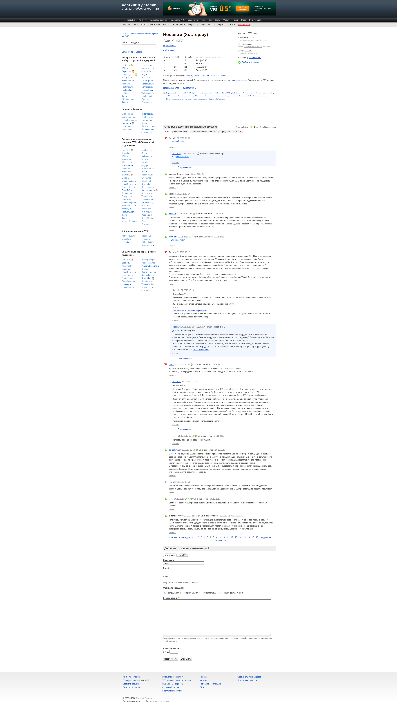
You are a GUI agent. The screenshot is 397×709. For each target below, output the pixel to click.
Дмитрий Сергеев (144, 698)
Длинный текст (178, 141)
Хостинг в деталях (139, 5)
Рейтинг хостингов (131, 677)
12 (232, 537)
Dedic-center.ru (128, 278)
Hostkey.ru (126, 209)
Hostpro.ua (127, 126)
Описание (169, 50)
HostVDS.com (128, 212)
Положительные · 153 (202, 132)
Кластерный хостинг (260, 96)
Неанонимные (180, 132)
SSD (201, 96)
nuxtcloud (145, 162)
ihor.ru (124, 218)
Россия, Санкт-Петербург (214, 76)
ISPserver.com (128, 99)
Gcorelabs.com (128, 281)
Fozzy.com (127, 77)
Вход (243, 20)
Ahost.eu (126, 168)
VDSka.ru (145, 205)
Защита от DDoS (245, 96)
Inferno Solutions (129, 221)
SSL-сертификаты (200, 99)
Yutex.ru (145, 99)
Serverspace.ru (148, 187)
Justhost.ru (146, 150)
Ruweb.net (146, 181)
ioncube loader (177, 96)
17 (253, 537)
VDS (164, 680)
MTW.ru (144, 159)
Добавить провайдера (132, 52)
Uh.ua (144, 123)
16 (249, 537)
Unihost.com (147, 287)
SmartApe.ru (147, 81)
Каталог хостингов (131, 687)
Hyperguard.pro (148, 260)
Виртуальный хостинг (172, 677)
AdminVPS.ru (128, 165)
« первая (173, 537)
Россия (203, 677)
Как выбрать (214, 20)
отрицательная (209, 593)
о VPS (183, 555)
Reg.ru (144, 74)
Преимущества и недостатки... (179, 87)
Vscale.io (145, 215)
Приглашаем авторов (247, 680)
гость (171, 499)
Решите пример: (172, 648)
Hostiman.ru (127, 87)
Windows (201, 24)
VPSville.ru (146, 212)
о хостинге (170, 555)
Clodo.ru (125, 178)
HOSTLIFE (127, 123)
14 (240, 537)
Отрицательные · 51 (229, 132)
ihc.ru (124, 96)
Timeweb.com (147, 90)
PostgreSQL (194, 96)
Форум (226, 20)
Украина (211, 24)
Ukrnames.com (148, 129)
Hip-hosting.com (129, 202)
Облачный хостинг (171, 687)
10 (224, 537)
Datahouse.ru (255, 57)
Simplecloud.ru (148, 190)
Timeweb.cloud (148, 284)
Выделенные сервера (183, 24)
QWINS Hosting (148, 272)
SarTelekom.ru (147, 275)
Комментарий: (171, 598)
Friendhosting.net (129, 120)
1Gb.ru (125, 68)
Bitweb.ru (126, 175)
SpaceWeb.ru (147, 84)
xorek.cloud (146, 96)
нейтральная (172, 593)
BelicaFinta (174, 450)
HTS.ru (125, 93)
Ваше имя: (168, 560)
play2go (144, 165)
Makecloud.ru (147, 242)
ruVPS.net (146, 178)
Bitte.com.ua (127, 114)
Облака (166, 24)
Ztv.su (144, 221)
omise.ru (172, 214)
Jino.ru (125, 102)
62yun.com (127, 162)
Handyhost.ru (128, 81)
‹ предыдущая (186, 537)
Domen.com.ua (128, 117)
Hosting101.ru (129, 20)
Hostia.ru (126, 84)
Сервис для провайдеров (249, 677)
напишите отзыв (239, 80)
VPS (136, 24)
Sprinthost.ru (147, 87)
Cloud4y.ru (126, 239)
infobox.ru (145, 239)
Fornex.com (127, 193)
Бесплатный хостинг (172, 691)
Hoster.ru (176, 153)
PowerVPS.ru (147, 168)
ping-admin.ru (252, 53)
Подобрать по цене (158, 20)
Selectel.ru (146, 184)
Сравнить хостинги (196, 20)
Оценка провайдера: (173, 588)
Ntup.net (145, 269)
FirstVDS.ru (127, 190)
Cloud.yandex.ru (129, 181)
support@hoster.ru (201, 349)
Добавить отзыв (250, 62)
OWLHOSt (146, 71)
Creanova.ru (127, 275)
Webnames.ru (147, 93)
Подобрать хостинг (131, 680)
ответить (172, 147)
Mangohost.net (148, 263)
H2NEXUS (126, 199)
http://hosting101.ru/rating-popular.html (189, 311)
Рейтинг (142, 20)
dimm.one (173, 237)
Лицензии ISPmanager (217, 99)
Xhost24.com (147, 218)
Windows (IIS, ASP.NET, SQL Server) (227, 93)
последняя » (220, 540)
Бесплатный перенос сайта (227, 96)
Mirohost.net (147, 117)
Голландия (216, 684)
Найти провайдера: (131, 42)
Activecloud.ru (128, 236)
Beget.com (127, 71)
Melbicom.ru (146, 156)
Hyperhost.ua (147, 114)
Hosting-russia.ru (129, 205)
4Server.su (126, 159)
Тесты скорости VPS (150, 24)
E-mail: (166, 568)
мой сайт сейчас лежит (231, 593)
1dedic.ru (126, 263)
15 (244, 537)
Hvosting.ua (127, 129)
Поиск (235, 20)
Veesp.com (146, 209)
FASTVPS (126, 150)
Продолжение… (185, 167)
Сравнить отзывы (131, 684)
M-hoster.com (147, 68)
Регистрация (255, 20)
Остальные (146, 102)
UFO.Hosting (147, 202)
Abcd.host (126, 266)
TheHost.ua (146, 120)
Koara (144, 153)
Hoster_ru (176, 381)
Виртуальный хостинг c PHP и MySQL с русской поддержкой (189, 93)
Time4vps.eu (147, 196)
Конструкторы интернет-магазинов (179, 99)
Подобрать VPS (177, 20)
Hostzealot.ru (128, 287)
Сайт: (165, 576)
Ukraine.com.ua (148, 126)
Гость (171, 364)
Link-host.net (147, 65)
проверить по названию (253, 47)
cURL (168, 96)
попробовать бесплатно (179, 680)
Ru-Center (145, 77)
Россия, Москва (193, 76)
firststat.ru (263, 40)
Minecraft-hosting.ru (150, 266)
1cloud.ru (126, 153)
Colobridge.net (128, 74)
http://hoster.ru (169, 45)
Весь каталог (244, 24)
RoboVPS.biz (147, 175)
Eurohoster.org (128, 187)
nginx (186, 96)
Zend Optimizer (210, 96)
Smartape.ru (146, 281)
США (232, 24)
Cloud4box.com (129, 184)
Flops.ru (125, 242)
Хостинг (126, 24)
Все (167, 132)
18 (257, 537)
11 (228, 537)
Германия (222, 24)
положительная (190, 593)
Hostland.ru (127, 90)
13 (236, 537)
